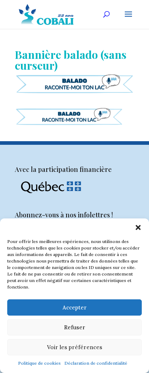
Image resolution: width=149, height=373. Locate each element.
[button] (138, 227)
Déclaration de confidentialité (95, 363)
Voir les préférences (74, 347)
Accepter (75, 307)
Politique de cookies (39, 363)
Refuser (74, 327)
